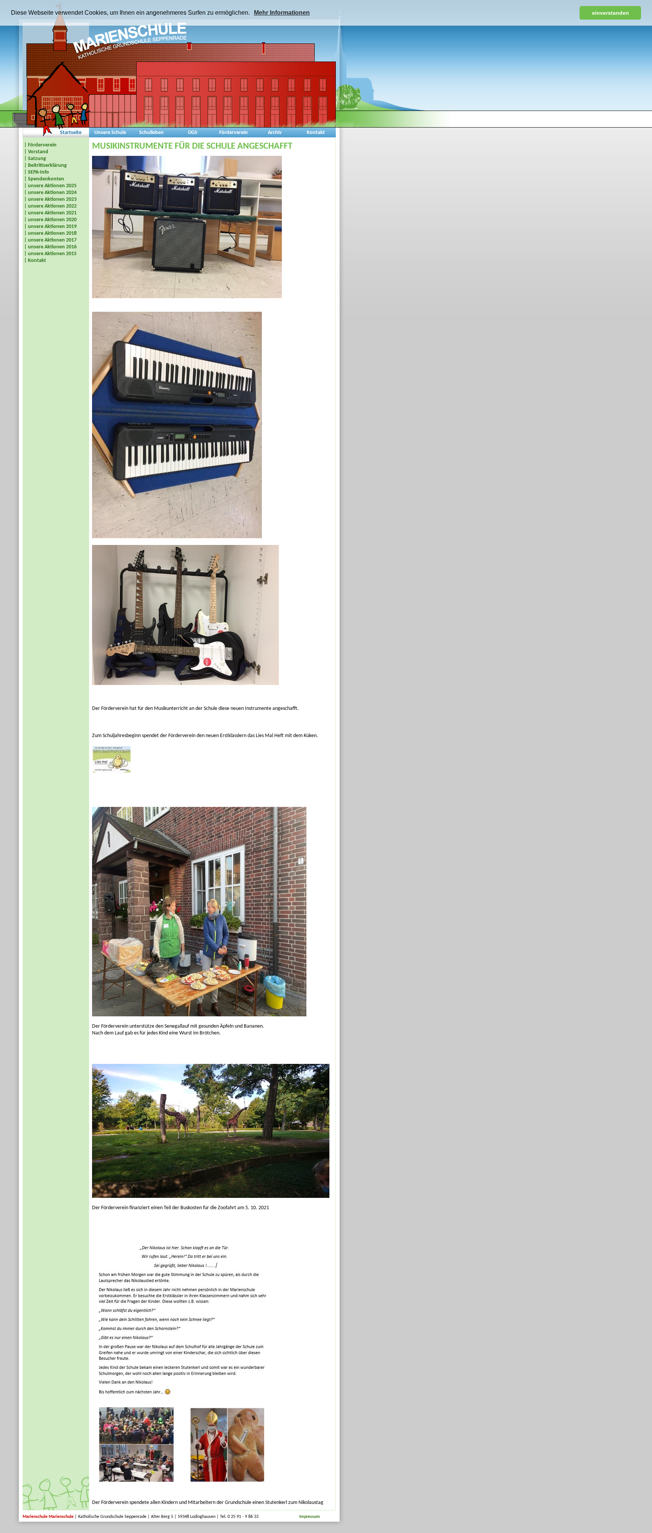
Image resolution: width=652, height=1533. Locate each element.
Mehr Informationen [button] (282, 12)
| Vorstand (36, 152)
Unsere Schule (110, 132)
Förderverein (233, 132)
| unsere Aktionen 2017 (50, 240)
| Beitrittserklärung (45, 165)
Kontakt (316, 132)
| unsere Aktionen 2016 (50, 247)
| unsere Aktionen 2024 (50, 192)
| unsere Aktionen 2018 (50, 233)
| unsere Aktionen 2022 (50, 206)
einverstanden (610, 13)
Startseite (71, 132)
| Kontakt (35, 260)
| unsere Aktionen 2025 (50, 186)
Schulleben (151, 132)
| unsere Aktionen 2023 (50, 199)
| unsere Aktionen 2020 (50, 220)
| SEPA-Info (36, 172)
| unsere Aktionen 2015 (50, 254)
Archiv (275, 132)
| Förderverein (40, 145)
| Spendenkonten (44, 179)
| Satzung (35, 159)
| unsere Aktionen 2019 (50, 226)
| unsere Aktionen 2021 (50, 213)
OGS (192, 132)
